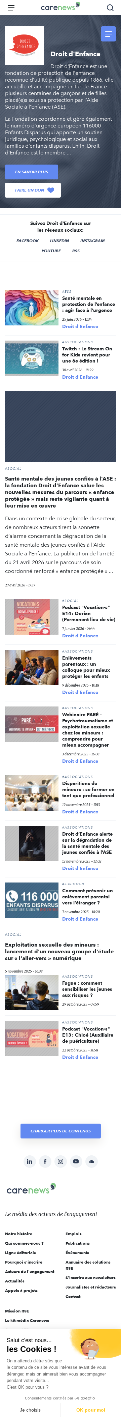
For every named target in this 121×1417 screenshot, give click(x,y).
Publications (78, 1243)
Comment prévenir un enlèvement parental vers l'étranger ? (87, 896)
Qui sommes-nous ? (24, 1243)
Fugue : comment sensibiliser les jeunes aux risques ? (87, 989)
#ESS (67, 291)
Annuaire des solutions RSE (88, 1265)
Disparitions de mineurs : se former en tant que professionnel (88, 789)
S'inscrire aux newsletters (91, 1277)
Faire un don (29, 190)
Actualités (15, 1280)
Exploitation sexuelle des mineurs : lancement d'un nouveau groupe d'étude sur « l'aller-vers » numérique (59, 951)
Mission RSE (17, 1310)
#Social (13, 468)
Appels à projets (21, 1290)
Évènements (77, 1252)
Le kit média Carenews (27, 1320)
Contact (73, 1296)
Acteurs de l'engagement (29, 1271)
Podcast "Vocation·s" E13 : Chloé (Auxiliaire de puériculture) (87, 1035)
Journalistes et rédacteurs (91, 1287)
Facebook (27, 240)
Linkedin (59, 240)
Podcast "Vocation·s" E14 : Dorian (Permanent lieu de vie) (88, 613)
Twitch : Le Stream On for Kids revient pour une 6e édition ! (87, 355)
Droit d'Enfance (80, 326)
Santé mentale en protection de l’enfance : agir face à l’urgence (88, 304)
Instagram (92, 240)
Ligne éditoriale (20, 1252)
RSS (76, 250)
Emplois (74, 1233)
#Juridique (73, 884)
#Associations (77, 342)
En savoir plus (31, 171)
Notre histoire (18, 1233)
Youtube (51, 250)
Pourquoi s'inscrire (23, 1262)
